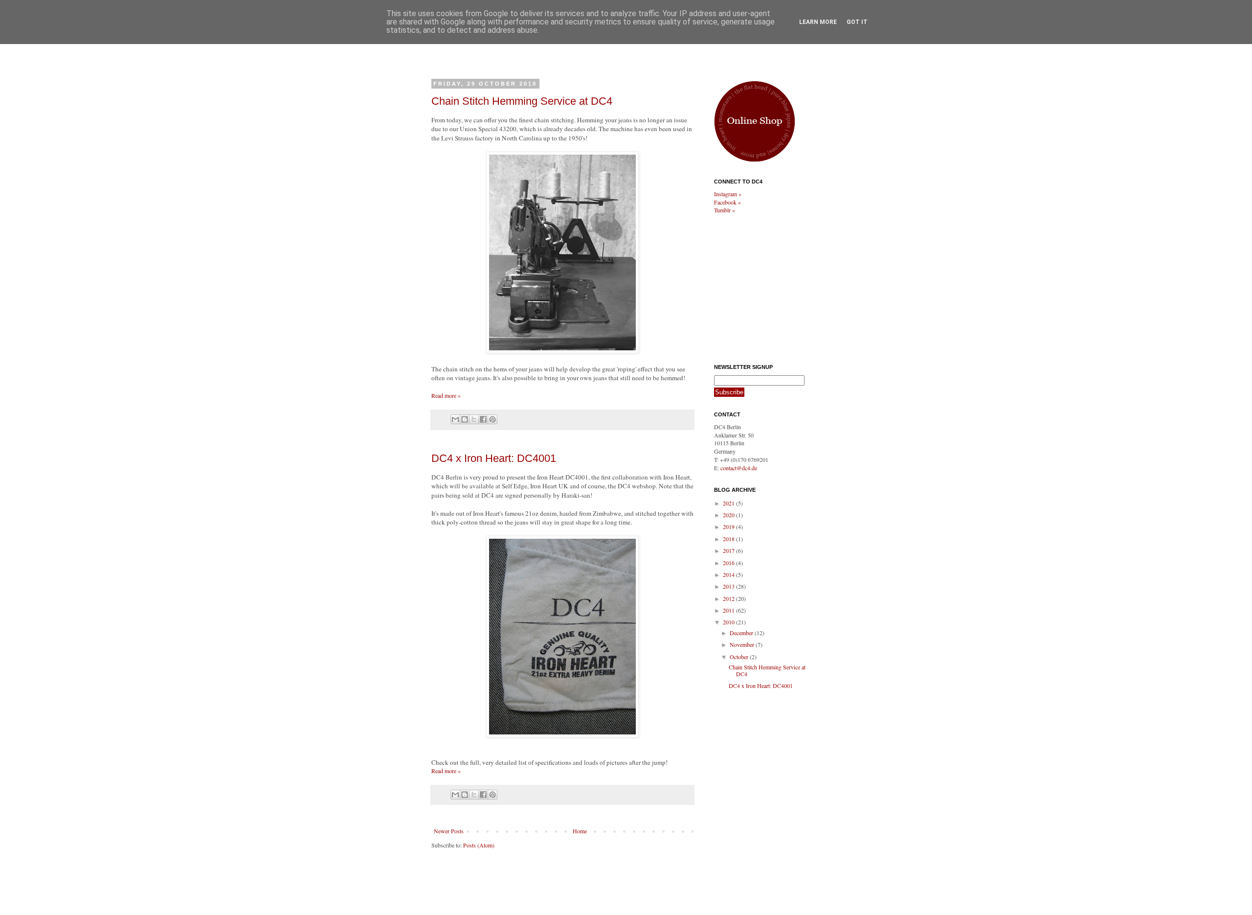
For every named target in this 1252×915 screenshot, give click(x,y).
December (742, 633)
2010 (729, 622)
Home (580, 831)
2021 (729, 503)
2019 (729, 526)
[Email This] (455, 419)
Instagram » (727, 194)
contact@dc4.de (738, 468)
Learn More (818, 22)
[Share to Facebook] (483, 419)
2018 (729, 539)
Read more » (446, 395)
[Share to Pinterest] (492, 419)
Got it (857, 22)
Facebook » (727, 202)
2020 (729, 515)
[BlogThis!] (465, 419)
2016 (729, 563)
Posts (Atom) (478, 845)
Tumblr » (724, 210)
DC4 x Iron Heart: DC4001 (493, 458)
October (740, 657)
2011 (729, 610)
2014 (729, 574)
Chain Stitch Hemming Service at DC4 (521, 101)
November (743, 644)
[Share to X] (474, 419)
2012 (729, 598)
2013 (729, 586)
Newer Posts (449, 831)
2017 (729, 550)
